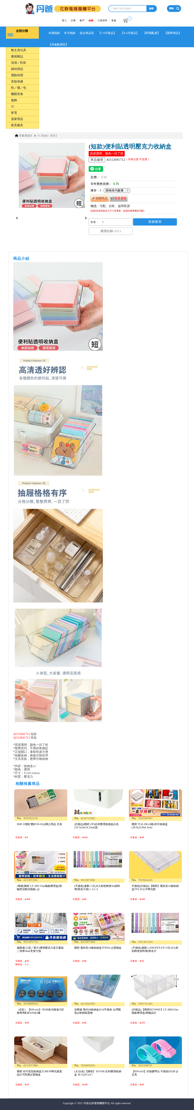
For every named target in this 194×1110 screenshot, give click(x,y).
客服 (113, 20)
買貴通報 (120, 198)
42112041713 (21, 737)
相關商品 (101, 198)
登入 (64, 20)
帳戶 (82, 20)
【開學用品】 (172, 33)
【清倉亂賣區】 (58, 44)
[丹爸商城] (56, 7)
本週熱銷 (54, 33)
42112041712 (21, 734)
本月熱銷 (69, 33)
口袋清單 (102, 20)
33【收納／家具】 (47, 135)
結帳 (91, 20)
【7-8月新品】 (107, 33)
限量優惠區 (25, 135)
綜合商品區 (87, 33)
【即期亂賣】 (151, 33)
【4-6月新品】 (130, 33)
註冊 (73, 20)
